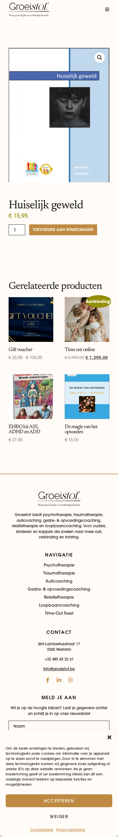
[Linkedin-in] (59, 680)
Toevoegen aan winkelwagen (63, 229)
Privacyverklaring (70, 830)
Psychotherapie (59, 565)
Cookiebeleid (41, 830)
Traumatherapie (59, 573)
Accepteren (59, 800)
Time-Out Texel (59, 613)
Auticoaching (59, 581)
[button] (109, 737)
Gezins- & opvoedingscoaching (59, 589)
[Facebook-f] (47, 680)
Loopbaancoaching (59, 605)
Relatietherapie (59, 597)
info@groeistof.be (59, 669)
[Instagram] (70, 680)
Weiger (59, 816)
